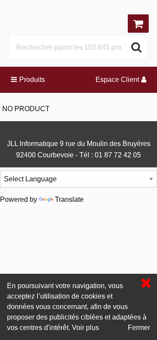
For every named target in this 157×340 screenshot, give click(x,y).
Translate (69, 199)
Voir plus (85, 327)
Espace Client (117, 79)
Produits (32, 79)
